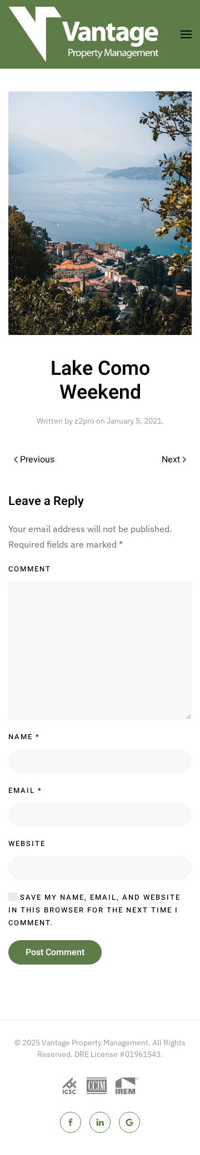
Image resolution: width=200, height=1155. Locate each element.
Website (27, 843)
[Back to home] (83, 34)
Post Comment (55, 952)
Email (25, 790)
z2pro (84, 421)
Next (171, 459)
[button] (186, 34)
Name (24, 736)
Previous (37, 459)
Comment (29, 569)
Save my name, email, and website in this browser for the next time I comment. (94, 910)
